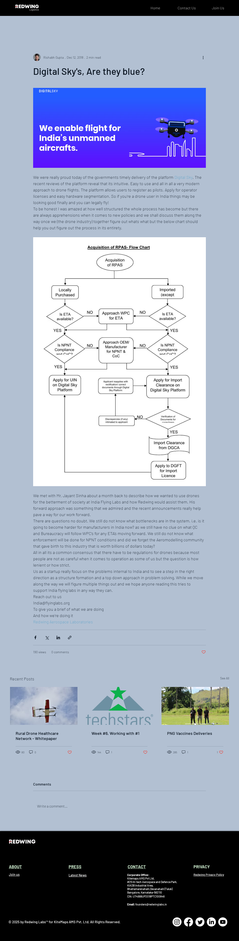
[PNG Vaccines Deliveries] (195, 706)
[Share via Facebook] (35, 637)
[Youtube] (222, 922)
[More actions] (203, 57)
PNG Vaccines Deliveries (189, 733)
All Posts (16, 25)
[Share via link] (69, 637)
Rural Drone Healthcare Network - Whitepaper (37, 736)
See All (224, 678)
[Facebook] (188, 922)
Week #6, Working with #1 (115, 733)
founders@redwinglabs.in (151, 904)
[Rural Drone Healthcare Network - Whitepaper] (43, 706)
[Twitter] (199, 922)
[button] (223, 25)
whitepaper (41, 25)
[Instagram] (177, 922)
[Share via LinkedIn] (58, 637)
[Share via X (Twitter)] (47, 637)
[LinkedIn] (211, 922)
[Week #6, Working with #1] (119, 706)
